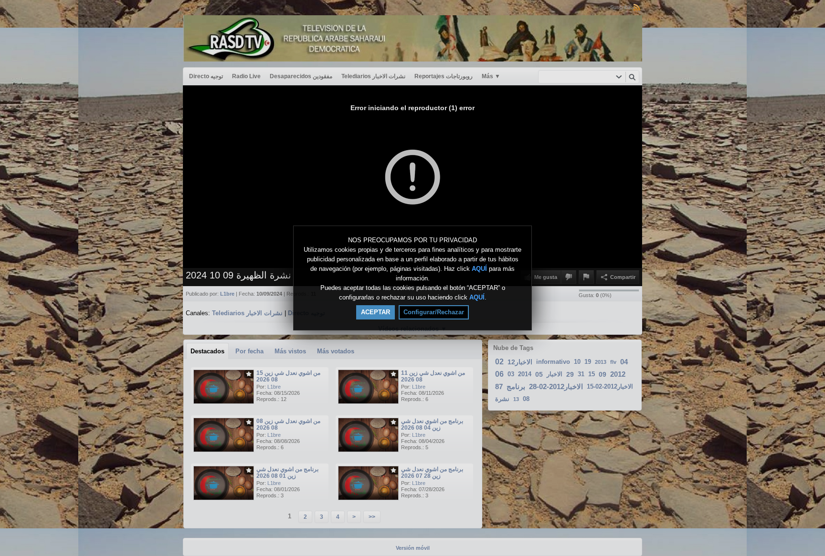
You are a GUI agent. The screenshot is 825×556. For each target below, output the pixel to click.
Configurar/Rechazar (433, 312)
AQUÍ (479, 268)
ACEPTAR (375, 312)
